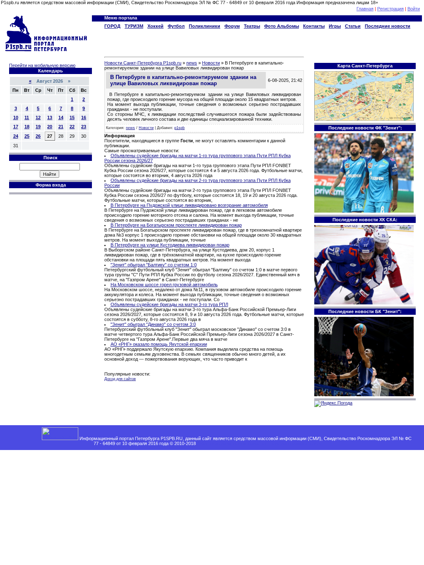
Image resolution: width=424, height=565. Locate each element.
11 (26, 117)
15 (72, 117)
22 (72, 126)
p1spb (179, 128)
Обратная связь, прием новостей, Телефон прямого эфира (259, 443)
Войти (413, 8)
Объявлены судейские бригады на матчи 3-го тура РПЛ (169, 304)
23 (83, 126)
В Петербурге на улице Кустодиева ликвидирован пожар (170, 244)
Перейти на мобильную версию (42, 65)
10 (15, 117)
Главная (365, 8)
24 (15, 136)
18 (26, 126)
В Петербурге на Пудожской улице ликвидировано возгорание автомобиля (189, 205)
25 (26, 136)
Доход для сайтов (120, 379)
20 (49, 126)
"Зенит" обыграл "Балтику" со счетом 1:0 (154, 264)
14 (60, 117)
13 (49, 117)
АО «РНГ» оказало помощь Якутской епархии (159, 344)
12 (38, 117)
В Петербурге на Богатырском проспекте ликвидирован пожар (176, 225)
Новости (146, 128)
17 (15, 126)
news (130, 128)
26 (38, 136)
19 (38, 126)
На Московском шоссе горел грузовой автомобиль (164, 284)
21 (60, 126)
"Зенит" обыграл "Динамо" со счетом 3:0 (153, 324)
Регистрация (390, 8)
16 (83, 117)
